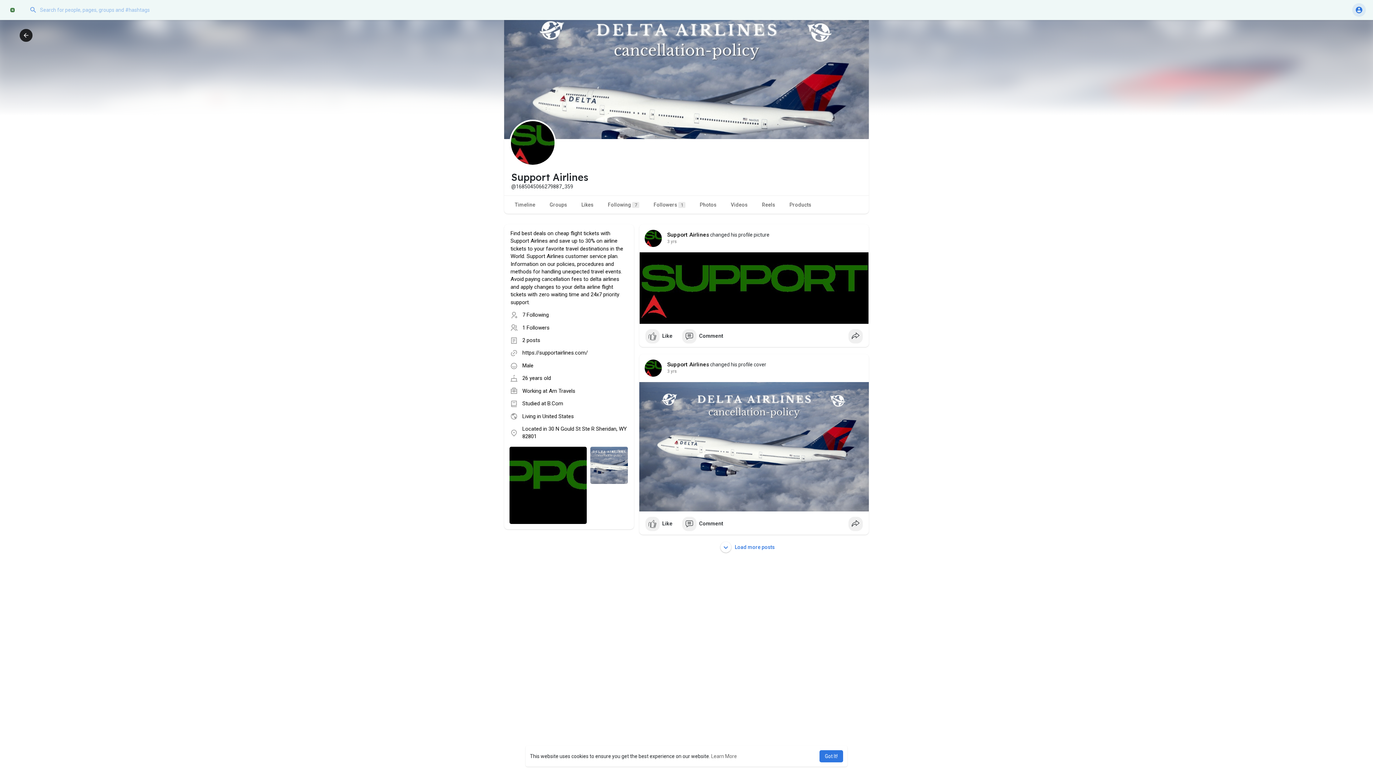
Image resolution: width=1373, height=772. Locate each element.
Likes (587, 205)
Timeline (525, 205)
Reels (768, 205)
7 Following (535, 315)
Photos (708, 205)
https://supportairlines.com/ (555, 353)
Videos (739, 205)
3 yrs (672, 241)
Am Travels (562, 391)
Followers (668, 205)
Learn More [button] (724, 756)
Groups (558, 205)
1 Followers (536, 328)
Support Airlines (688, 235)
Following (622, 205)
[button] (98, 10)
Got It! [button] (831, 756)
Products (800, 205)
